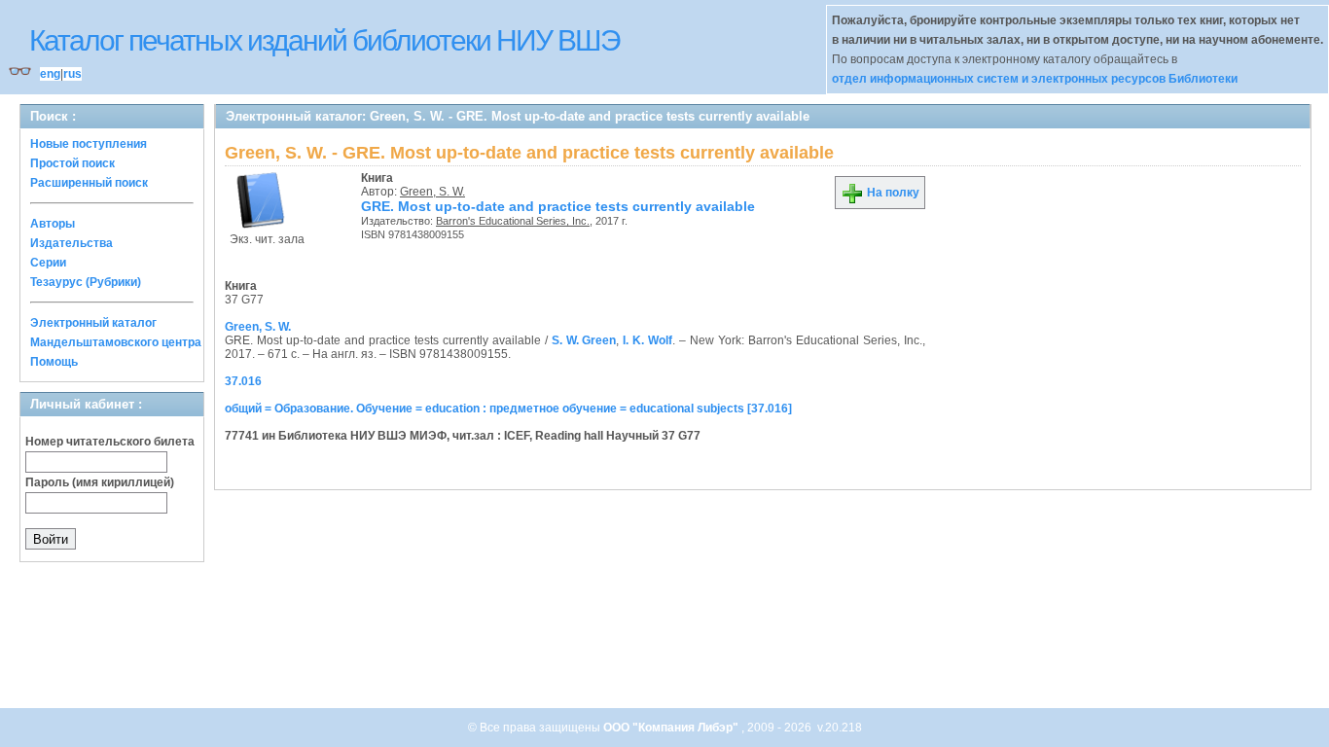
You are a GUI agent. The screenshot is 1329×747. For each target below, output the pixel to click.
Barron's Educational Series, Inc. (513, 221)
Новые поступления (88, 144)
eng (50, 74)
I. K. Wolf (647, 340)
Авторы (52, 224)
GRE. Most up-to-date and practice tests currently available (558, 206)
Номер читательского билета (110, 441)
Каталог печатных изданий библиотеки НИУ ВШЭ (324, 40)
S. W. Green (584, 340)
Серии (48, 262)
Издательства (71, 243)
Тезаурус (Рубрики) (85, 282)
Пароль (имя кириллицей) (99, 482)
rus (72, 74)
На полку (891, 192)
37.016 (243, 381)
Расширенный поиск (89, 183)
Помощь (54, 362)
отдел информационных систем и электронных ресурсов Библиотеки (1035, 79)
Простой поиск (72, 163)
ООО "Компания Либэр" (672, 727)
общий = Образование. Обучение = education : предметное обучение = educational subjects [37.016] (508, 408)
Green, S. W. (432, 191)
